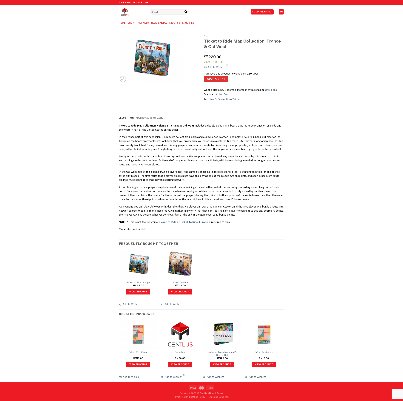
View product (138, 291)
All (206, 36)
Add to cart (216, 78)
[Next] (283, 350)
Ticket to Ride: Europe (194, 222)
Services (143, 23)
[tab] (126, 118)
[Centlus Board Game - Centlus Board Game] (132, 12)
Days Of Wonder (217, 99)
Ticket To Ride (233, 99)
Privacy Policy (181, 396)
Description (126, 118)
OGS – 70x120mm (138, 352)
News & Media (159, 23)
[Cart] (281, 11)
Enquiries (188, 23)
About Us (174, 23)
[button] (215, 67)
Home (122, 23)
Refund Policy (197, 396)
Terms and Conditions (218, 396)
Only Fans (271, 89)
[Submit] (185, 12)
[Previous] (119, 350)
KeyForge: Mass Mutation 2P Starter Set (222, 353)
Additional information (150, 118)
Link (143, 229)
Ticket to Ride (167, 222)
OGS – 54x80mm (264, 352)
